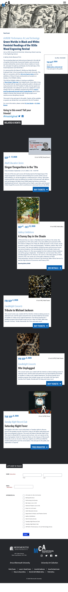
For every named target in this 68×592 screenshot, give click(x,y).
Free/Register (38, 447)
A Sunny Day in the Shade (32, 236)
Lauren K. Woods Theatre (25, 569)
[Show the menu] (64, 3)
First (24, 477)
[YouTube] (56, 556)
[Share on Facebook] (22, 116)
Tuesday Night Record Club (33, 521)
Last (44, 477)
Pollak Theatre (12, 569)
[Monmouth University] (19, 548)
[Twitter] (46, 556)
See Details (53, 267)
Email (9, 486)
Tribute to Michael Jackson (19, 310)
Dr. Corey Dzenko (29, 103)
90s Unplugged (26, 368)
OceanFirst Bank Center (54, 569)
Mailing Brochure (30, 497)
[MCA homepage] (9, 4)
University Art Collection (49, 562)
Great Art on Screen (31, 508)
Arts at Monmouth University (20, 562)
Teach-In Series (27, 74)
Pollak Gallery (51, 572)
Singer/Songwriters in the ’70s (21, 167)
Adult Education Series (31, 511)
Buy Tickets (39, 189)
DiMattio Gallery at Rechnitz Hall (54, 67)
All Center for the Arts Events (33, 495)
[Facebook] (51, 556)
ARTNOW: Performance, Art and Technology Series (39, 527)
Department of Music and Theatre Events (36, 513)
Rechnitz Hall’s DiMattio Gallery (36, 572)
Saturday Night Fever (16, 426)
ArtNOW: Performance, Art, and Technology (21, 38)
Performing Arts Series (32, 500)
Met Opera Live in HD (31, 503)
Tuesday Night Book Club (32, 524)
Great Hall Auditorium (39, 569)
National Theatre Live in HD (33, 505)
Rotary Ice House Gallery (20, 572)
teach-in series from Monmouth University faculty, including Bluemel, (20, 90)
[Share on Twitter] (19, 116)
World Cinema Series (31, 519)
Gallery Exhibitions (30, 516)
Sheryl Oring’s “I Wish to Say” (12, 82)
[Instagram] (42, 556)
